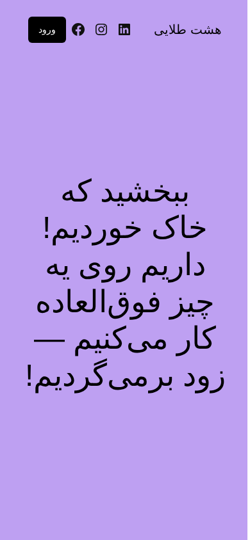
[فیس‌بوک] (78, 29)
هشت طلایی (188, 29)
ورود (47, 29)
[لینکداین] (124, 29)
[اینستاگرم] (101, 29)
